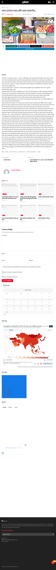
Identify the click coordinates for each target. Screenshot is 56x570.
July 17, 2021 (18, 14)
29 (42, 309)
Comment (5, 235)
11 (13, 302)
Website (31, 260)
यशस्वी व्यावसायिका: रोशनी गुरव (44, 218)
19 (20, 305)
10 (6, 302)
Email (3, 260)
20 (28, 305)
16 (49, 302)
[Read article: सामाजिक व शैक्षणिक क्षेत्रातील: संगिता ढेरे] (46, 189)
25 (13, 309)
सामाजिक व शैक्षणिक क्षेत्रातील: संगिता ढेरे (46, 197)
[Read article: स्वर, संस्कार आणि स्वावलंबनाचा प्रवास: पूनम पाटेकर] (10, 211)
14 (35, 302)
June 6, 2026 (4, 200)
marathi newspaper (31, 151)
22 (42, 305)
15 (42, 302)
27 (28, 309)
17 (6, 305)
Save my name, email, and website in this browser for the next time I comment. (22, 266)
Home (3, 7)
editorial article (13, 151)
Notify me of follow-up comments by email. (12, 272)
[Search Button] (53, 2)
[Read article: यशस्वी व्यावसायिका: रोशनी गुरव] (46, 211)
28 (35, 309)
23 (49, 305)
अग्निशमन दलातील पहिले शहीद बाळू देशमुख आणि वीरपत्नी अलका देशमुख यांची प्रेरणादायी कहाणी (28, 198)
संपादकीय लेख (28, 14)
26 (20, 309)
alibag (6, 151)
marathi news (22, 151)
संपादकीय (7, 7)
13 (28, 302)
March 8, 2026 (41, 198)
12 (20, 302)
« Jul (4, 314)
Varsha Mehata (9, 14)
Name (4, 253)
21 (35, 305)
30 (49, 309)
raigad (38, 151)
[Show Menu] (2, 2)
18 (13, 305)
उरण (40, 194)
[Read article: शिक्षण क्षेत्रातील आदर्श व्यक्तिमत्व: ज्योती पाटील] (28, 211)
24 (6, 309)
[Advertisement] (28, 62)
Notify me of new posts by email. (9, 276)
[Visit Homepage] (25, 2)
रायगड (22, 194)
